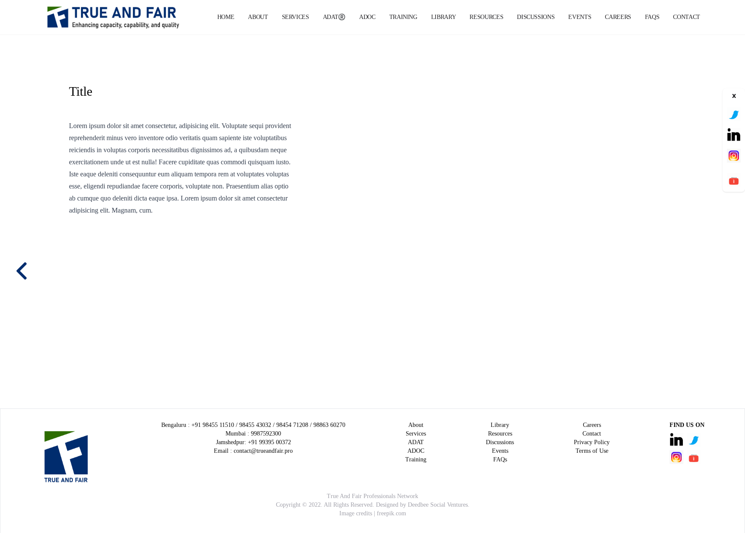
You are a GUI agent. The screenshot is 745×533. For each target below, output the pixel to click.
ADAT (416, 442)
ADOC (367, 17)
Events (579, 17)
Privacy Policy (592, 442)
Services (295, 17)
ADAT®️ (334, 17)
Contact (686, 17)
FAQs (652, 17)
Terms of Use (592, 451)
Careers (618, 17)
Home (226, 17)
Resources (486, 17)
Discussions (535, 17)
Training (403, 17)
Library (443, 17)
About (258, 17)
